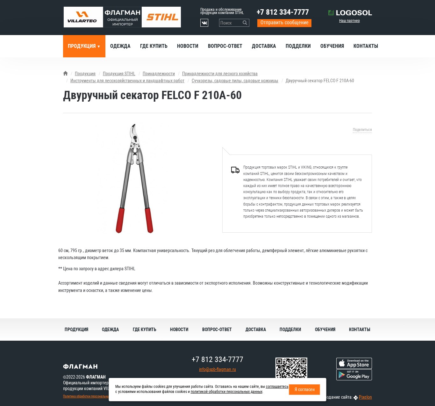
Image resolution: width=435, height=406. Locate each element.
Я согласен (305, 389)
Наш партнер (349, 20)
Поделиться (362, 129)
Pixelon (365, 397)
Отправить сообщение (284, 22)
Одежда (120, 46)
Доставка (264, 46)
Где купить (154, 46)
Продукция (82, 46)
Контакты (365, 46)
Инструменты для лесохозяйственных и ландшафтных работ (127, 80)
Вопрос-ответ (225, 46)
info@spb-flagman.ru (217, 369)
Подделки (298, 46)
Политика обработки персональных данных (92, 396)
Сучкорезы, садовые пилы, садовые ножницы (235, 80)
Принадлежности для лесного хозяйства (220, 73)
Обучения (332, 46)
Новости (187, 46)
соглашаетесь (277, 386)
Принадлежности (159, 73)
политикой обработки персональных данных (226, 391)
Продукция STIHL (119, 73)
